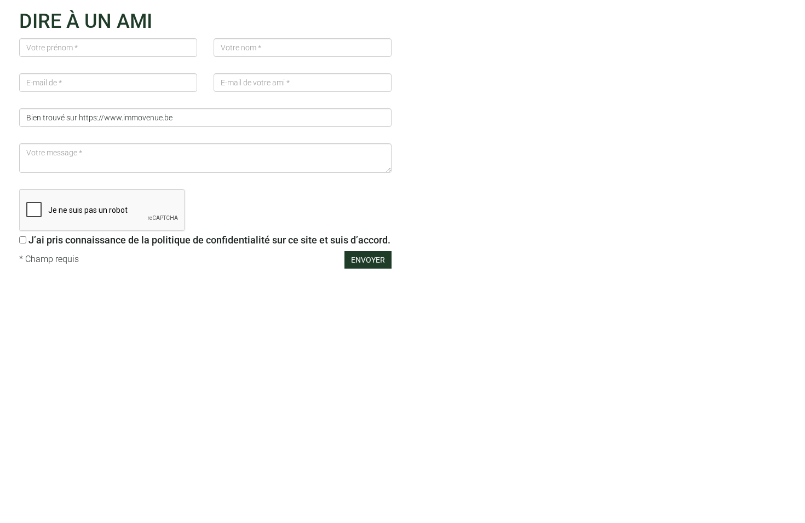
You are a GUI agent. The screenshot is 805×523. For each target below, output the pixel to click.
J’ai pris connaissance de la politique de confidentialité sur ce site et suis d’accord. (209, 240)
